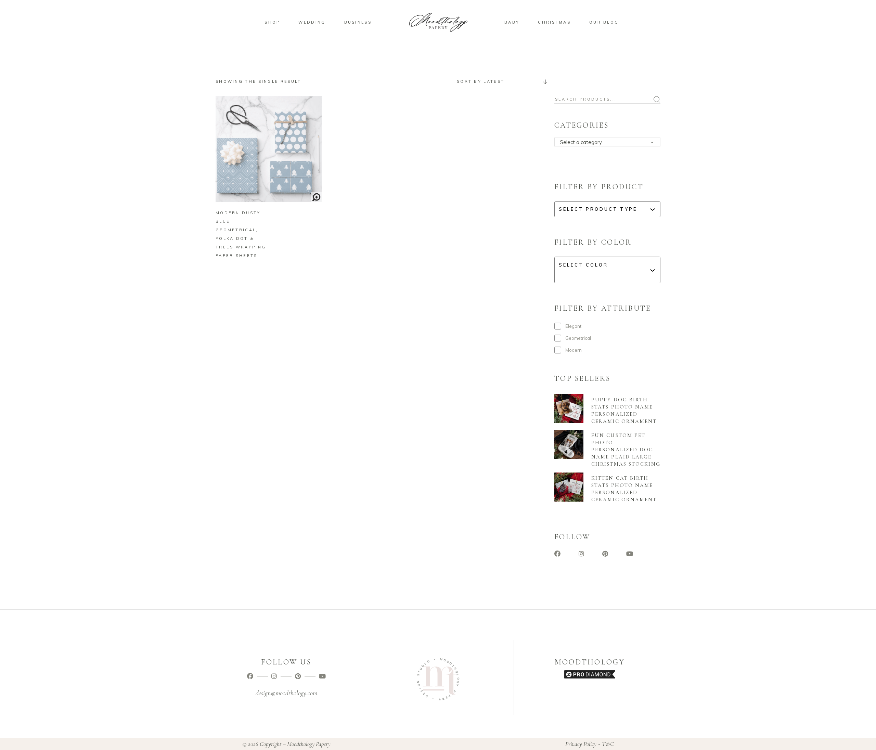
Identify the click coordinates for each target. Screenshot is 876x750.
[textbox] (609, 142)
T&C (608, 744)
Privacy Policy (580, 744)
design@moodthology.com (286, 693)
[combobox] (500, 81)
